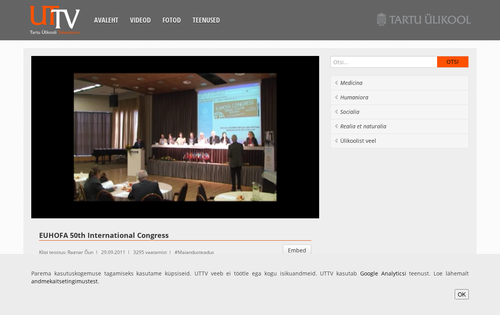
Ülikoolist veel (358, 140)
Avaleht (106, 20)
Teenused (206, 20)
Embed (297, 250)
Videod (140, 20)
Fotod (171, 20)
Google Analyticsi (383, 273)
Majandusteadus (196, 252)
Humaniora (354, 97)
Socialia (349, 111)
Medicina (351, 82)
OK (462, 294)
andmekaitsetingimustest (64, 281)
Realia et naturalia (363, 126)
